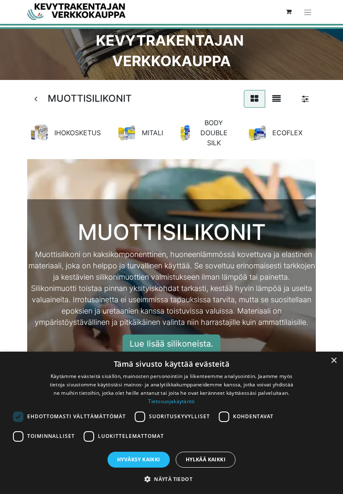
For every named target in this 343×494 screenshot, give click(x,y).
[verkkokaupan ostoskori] (288, 11)
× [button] (333, 361)
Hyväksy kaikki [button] (138, 459)
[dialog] (171, 423)
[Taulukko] (254, 99)
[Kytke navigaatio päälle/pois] (307, 12)
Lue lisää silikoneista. (171, 344)
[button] (171, 479)
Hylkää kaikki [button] (205, 459)
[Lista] (276, 99)
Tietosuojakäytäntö (171, 401)
